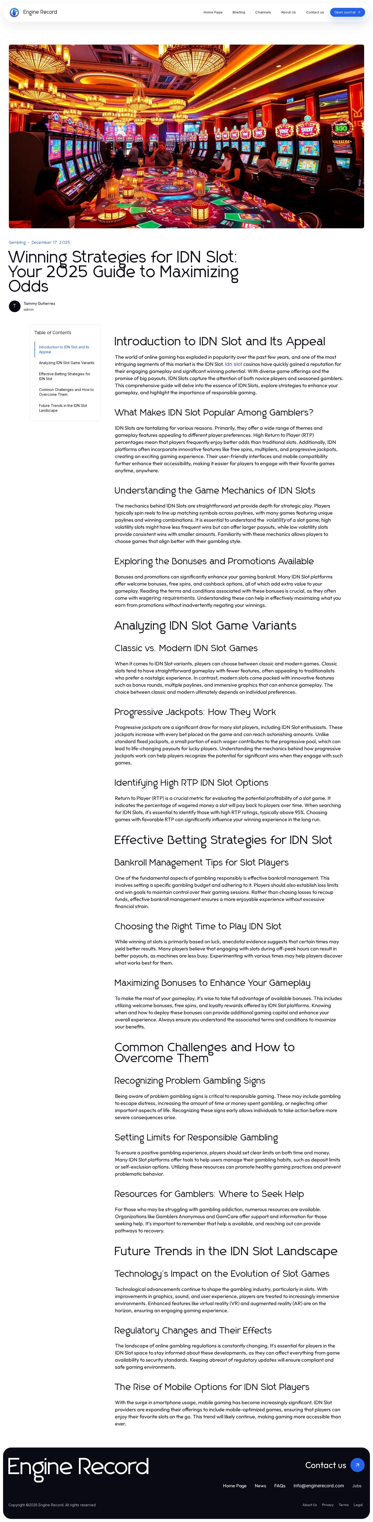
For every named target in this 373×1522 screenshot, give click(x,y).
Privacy (328, 1504)
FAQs (279, 1486)
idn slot (233, 364)
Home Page (235, 1486)
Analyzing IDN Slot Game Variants (66, 363)
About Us (309, 1504)
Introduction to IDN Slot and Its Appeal (64, 349)
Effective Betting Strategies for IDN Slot (64, 376)
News (260, 1486)
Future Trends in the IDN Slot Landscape (63, 407)
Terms (344, 1504)
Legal (358, 1504)
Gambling (17, 242)
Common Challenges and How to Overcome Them (66, 392)
